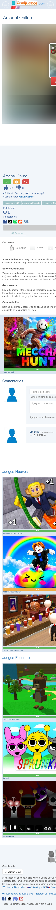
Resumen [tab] (19, 233)
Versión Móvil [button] (14, 871)
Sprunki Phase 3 (9, 836)
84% (7, 181)
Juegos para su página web (19, 893)
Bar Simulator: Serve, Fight (13, 650)
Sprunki (6, 778)
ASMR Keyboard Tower (12, 592)
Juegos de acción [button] (12, 203)
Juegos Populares (17, 657)
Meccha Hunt (9, 372)
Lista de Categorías (15, 887)
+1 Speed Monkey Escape (12, 533)
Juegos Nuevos (15, 471)
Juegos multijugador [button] (31, 203)
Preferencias (41, 893)
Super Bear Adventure (11, 719)
